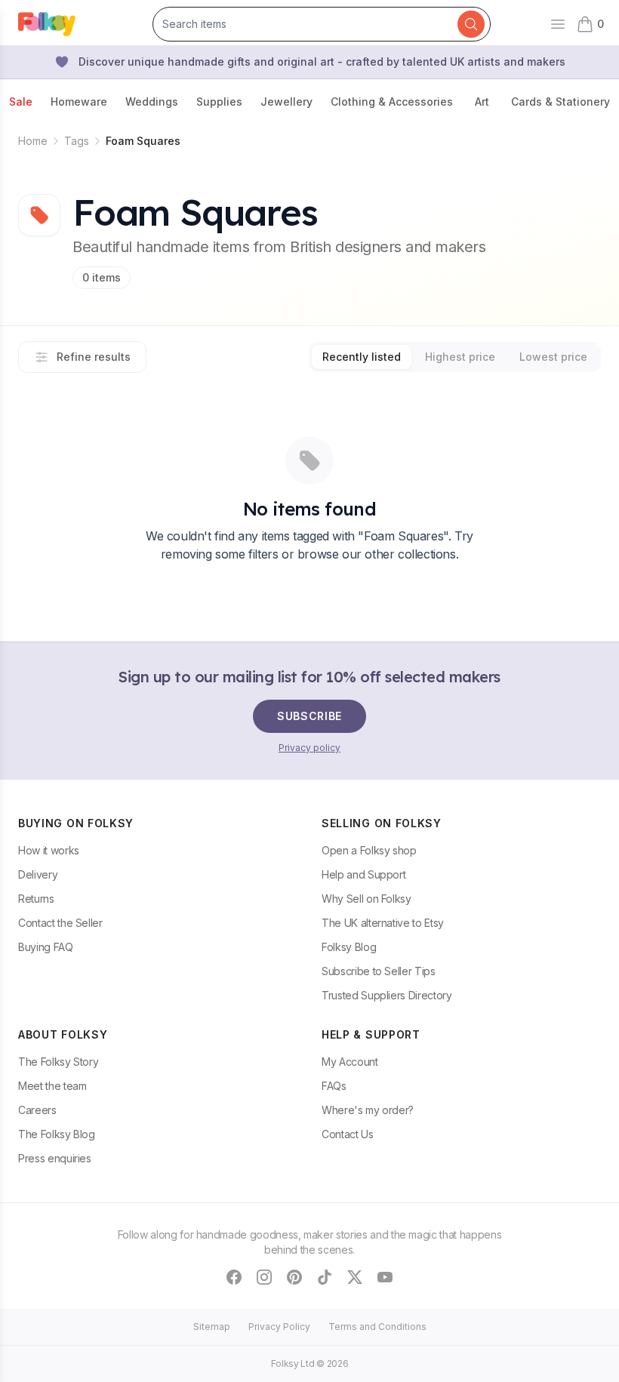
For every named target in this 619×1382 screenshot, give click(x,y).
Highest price (460, 356)
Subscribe (309, 715)
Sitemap (211, 1326)
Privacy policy (309, 747)
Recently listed (361, 356)
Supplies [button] (219, 101)
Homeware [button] (79, 101)
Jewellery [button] (286, 101)
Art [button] (482, 101)
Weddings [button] (151, 101)
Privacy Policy (279, 1326)
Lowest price (553, 356)
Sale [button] (20, 101)
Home (33, 140)
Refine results (94, 356)
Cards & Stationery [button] (560, 101)
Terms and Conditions (377, 1326)
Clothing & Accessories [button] (392, 101)
